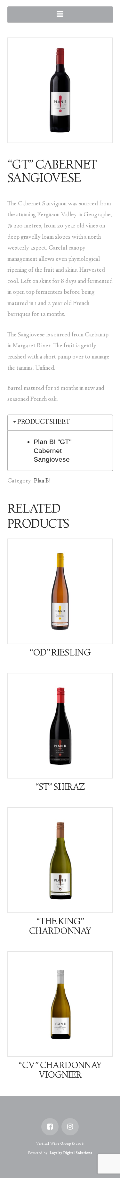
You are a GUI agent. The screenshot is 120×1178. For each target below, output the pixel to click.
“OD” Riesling (59, 653)
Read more (62, 633)
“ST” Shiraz (60, 788)
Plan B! (42, 481)
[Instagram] (70, 1126)
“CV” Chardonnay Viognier (60, 1071)
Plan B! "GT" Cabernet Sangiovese (52, 450)
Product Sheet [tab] (43, 422)
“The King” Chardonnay (60, 927)
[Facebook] (50, 1126)
